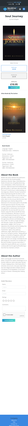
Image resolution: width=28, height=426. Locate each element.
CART (17, 4)
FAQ (14, 422)
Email (3, 291)
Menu (24, 9)
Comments (5, 304)
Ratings (4, 297)
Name (4, 284)
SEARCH (10, 4)
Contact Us (14, 424)
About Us (14, 420)
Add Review (6, 281)
